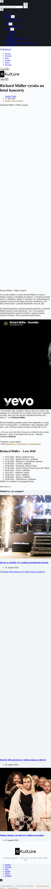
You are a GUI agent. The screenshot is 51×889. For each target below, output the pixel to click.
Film (7, 58)
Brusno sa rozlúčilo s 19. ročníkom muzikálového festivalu (24, 562)
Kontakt (8, 65)
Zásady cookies (12, 888)
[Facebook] (1, 881)
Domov (8, 54)
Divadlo (8, 56)
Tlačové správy (17, 101)
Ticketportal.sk (35, 444)
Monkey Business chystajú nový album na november (22, 835)
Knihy (7, 62)
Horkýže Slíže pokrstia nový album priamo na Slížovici (23, 760)
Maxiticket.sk (22, 444)
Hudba (7, 60)
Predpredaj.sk (10, 444)
